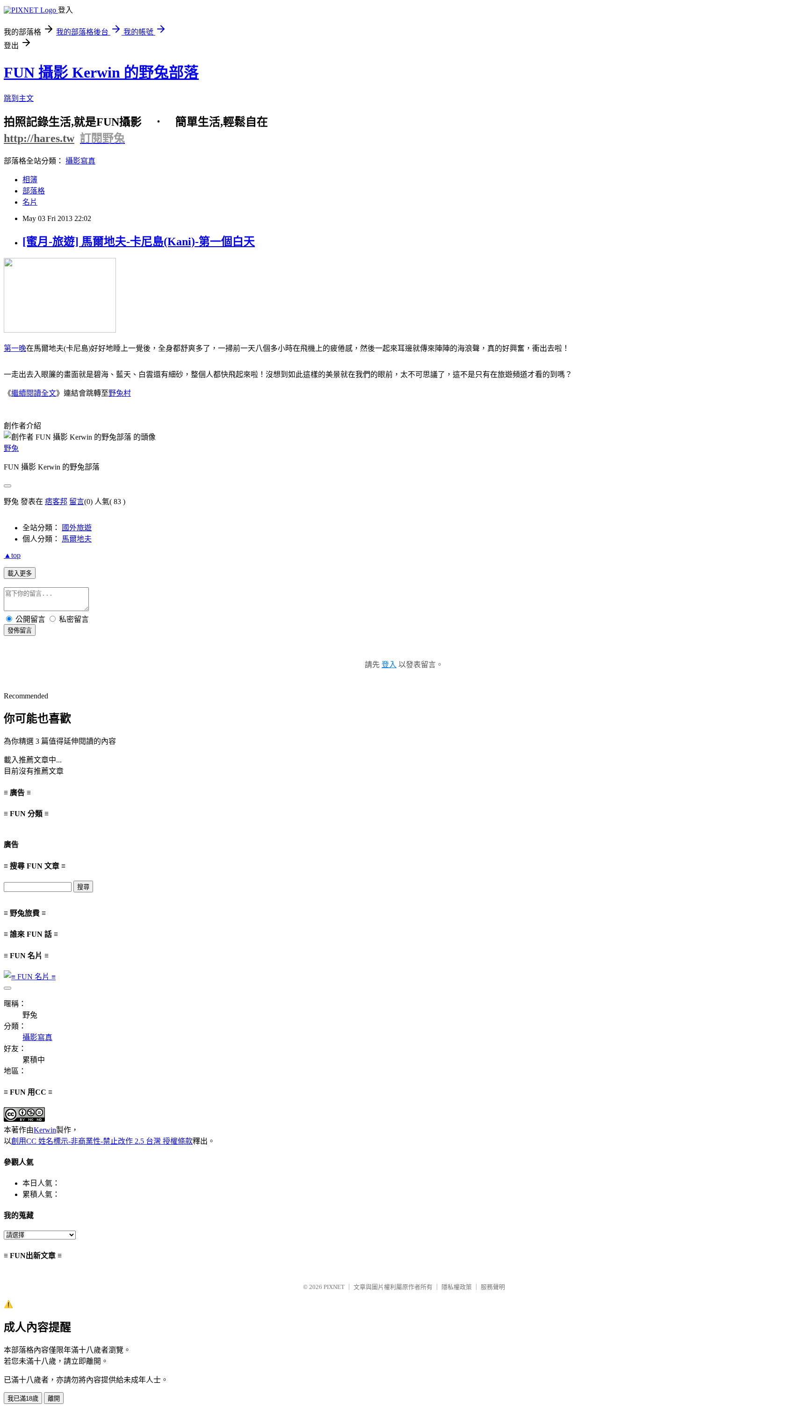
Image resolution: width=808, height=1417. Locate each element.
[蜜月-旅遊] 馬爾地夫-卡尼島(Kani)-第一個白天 (138, 241)
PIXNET (334, 1286)
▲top (12, 555)
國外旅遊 (77, 528)
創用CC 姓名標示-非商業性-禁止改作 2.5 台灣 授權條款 (102, 1141)
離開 (54, 1398)
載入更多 (19, 573)
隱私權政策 (456, 1286)
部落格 (33, 191)
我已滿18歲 (22, 1398)
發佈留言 (19, 630)
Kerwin (45, 1130)
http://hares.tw (39, 138)
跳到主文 (19, 98)
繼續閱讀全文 (33, 393)
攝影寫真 (80, 161)
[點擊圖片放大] (60, 330)
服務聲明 (493, 1286)
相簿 (29, 180)
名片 (29, 202)
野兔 (11, 448)
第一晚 (15, 348)
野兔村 (119, 393)
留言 (76, 502)
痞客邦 (56, 502)
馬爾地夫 (77, 539)
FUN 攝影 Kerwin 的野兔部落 (101, 72)
